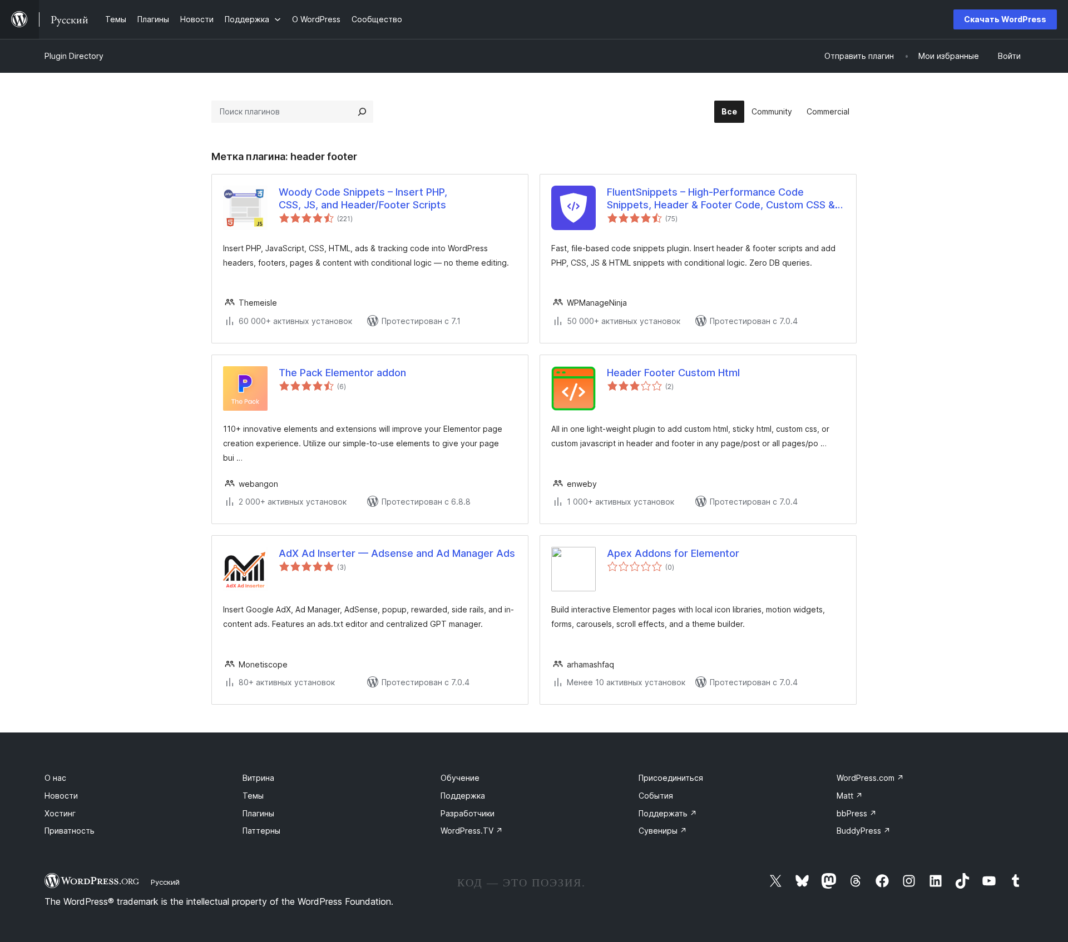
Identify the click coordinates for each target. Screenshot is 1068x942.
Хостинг (60, 813)
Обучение (460, 777)
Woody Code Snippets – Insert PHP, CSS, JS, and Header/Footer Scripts (363, 198)
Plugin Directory (73, 56)
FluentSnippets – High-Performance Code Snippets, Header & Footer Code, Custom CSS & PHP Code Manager (721, 199)
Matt (850, 795)
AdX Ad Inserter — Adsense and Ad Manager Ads (397, 553)
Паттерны (261, 830)
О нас (55, 777)
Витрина (258, 777)
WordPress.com (870, 777)
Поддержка (463, 795)
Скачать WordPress (1005, 19)
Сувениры (663, 830)
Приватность (69, 830)
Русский (165, 882)
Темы (253, 795)
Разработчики (468, 813)
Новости (61, 795)
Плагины (258, 813)
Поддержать (668, 813)
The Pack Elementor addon (342, 372)
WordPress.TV (472, 830)
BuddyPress (864, 830)
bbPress (857, 813)
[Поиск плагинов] (362, 112)
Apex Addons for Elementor (673, 553)
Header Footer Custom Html (673, 372)
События (656, 795)
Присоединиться (671, 777)
